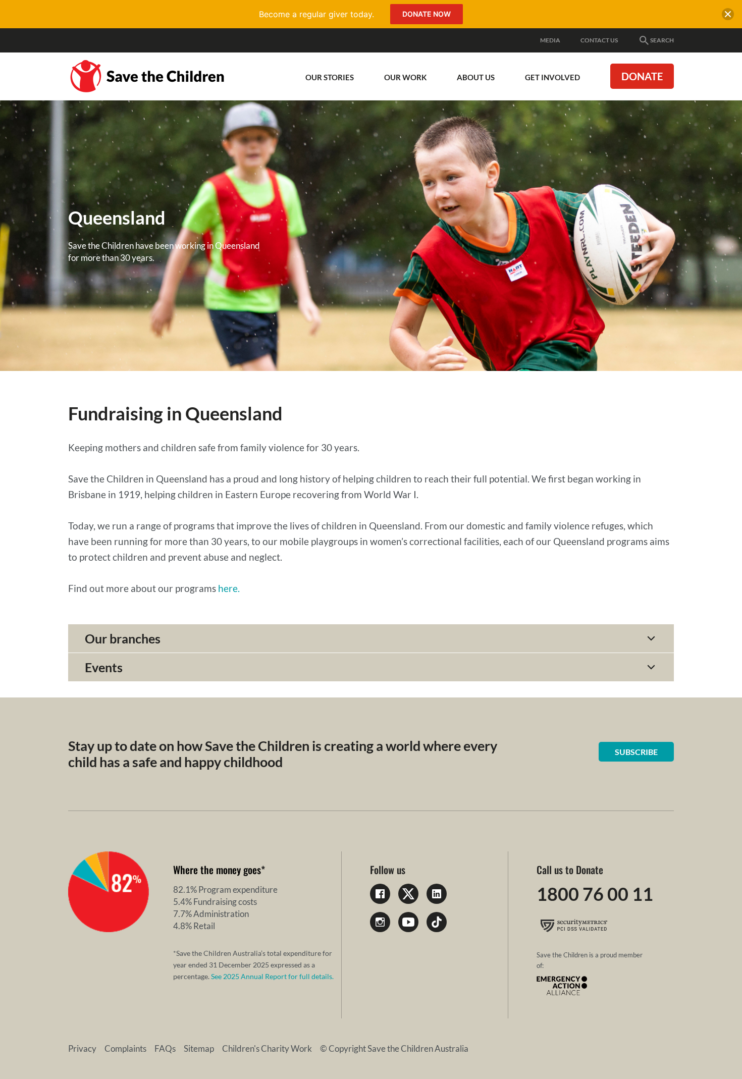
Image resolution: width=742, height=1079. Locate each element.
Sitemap (199, 1048)
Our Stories (329, 77)
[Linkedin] (437, 894)
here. (229, 588)
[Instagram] (380, 922)
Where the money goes (217, 869)
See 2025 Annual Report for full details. (272, 976)
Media (550, 40)
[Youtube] (408, 922)
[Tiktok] (437, 922)
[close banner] (728, 16)
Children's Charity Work (267, 1048)
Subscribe (636, 752)
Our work (405, 77)
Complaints (125, 1048)
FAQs (165, 1048)
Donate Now (426, 14)
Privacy (82, 1048)
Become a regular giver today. (316, 14)
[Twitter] (408, 894)
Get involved (552, 77)
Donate (642, 76)
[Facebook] (380, 894)
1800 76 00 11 (595, 894)
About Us (476, 77)
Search (662, 40)
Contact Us (599, 40)
